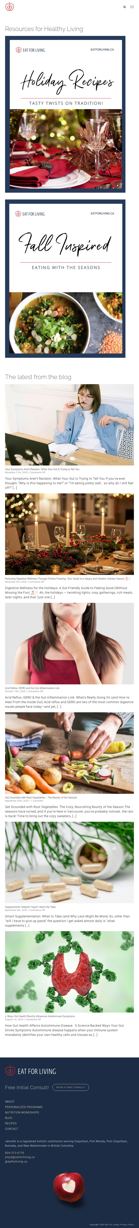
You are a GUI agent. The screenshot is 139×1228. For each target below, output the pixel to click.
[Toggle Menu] (132, 7)
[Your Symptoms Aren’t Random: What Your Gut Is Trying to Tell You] (69, 425)
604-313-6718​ (14, 1152)
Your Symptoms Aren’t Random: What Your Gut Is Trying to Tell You (42, 469)
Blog (8, 1118)
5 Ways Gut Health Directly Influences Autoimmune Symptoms (40, 1016)
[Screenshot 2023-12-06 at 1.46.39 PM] (65, 37)
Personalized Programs (24, 1107)
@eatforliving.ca (16, 1161)
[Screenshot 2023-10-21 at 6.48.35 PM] (65, 201)
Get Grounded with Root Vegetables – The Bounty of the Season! (41, 797)
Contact (11, 1128)
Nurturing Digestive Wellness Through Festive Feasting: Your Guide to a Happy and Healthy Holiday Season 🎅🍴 (68, 578)
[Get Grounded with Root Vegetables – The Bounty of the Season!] (69, 753)
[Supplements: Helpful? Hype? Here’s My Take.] (69, 862)
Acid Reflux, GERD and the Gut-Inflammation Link (32, 688)
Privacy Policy (127, 1225)
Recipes (11, 1123)
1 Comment (37, 801)
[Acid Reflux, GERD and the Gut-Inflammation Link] (69, 643)
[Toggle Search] (124, 6)
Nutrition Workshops (22, 1112)
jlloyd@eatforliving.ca (20, 1157)
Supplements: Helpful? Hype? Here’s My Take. (30, 907)
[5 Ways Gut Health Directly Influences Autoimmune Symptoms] (69, 972)
